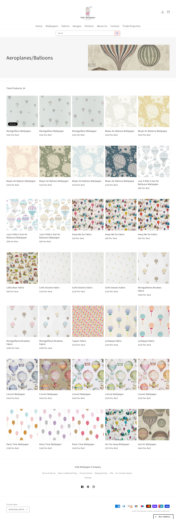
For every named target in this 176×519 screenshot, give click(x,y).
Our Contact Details (123, 473)
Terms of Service (49, 473)
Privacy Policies (86, 473)
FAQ (111, 473)
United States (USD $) (16, 509)
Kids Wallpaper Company (145, 511)
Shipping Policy (101, 473)
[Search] (117, 33)
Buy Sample (164, 517)
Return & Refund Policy (67, 473)
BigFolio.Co (166, 511)
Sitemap (88, 477)
